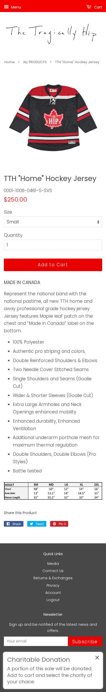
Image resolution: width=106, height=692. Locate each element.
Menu (15, 7)
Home (9, 62)
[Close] (97, 658)
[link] (53, 670)
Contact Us (53, 570)
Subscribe (85, 642)
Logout (53, 599)
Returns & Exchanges (53, 578)
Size (8, 212)
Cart (97, 7)
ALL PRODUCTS (35, 62)
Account (53, 592)
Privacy (53, 585)
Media (53, 563)
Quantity (13, 235)
